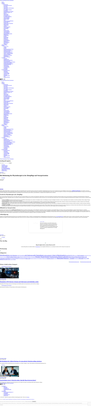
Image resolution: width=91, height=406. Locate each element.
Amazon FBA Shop (7, 77)
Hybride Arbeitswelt (7, 21)
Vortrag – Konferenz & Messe (8, 53)
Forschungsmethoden (14, 258)
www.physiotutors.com (59, 216)
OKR (4, 29)
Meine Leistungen (4, 44)
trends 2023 (11, 259)
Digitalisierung (6, 37)
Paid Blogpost (32, 399)
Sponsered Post (19, 399)
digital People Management (75, 257)
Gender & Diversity (7, 394)
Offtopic (85, 258)
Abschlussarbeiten (5, 255)
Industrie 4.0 (6, 38)
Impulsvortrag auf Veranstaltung (8, 49)
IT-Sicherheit (6, 10)
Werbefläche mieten (7, 75)
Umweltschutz (6, 72)
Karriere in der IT (6, 30)
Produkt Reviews (6, 59)
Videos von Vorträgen (7, 54)
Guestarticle (7, 399)
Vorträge (3, 45)
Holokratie (31, 258)
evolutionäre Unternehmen (5, 258)
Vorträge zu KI (6, 46)
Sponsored (1, 189)
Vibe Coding (6, 7)
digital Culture (10, 257)
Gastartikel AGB (6, 388)
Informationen (4, 391)
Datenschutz (5, 71)
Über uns (3, 2)
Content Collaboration (23, 399)
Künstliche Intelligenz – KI (8, 12)
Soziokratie (9, 259)
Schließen (1, 404)
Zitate (4, 76)
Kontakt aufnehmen (7, 70)
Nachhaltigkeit (76, 258)
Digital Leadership (6, 18)
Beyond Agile (68, 255)
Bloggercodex (6, 395)
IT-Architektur (40, 258)
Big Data (5, 36)
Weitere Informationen (28, 401)
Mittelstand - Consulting (69, 258)
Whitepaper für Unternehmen (8, 60)
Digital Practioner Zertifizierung (8, 20)
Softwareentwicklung (7, 51)
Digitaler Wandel (6, 19)
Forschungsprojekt (6, 42)
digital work (84, 257)
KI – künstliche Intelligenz (8, 9)
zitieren (28, 397)
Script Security (6, 14)
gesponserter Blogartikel (7, 64)
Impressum (5, 74)
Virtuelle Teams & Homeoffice (8, 23)
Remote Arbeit (6, 22)
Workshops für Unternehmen (8, 50)
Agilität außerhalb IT (48, 255)
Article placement (6, 66)
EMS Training (6, 43)
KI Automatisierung (7, 15)
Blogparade (75, 255)
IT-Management (6, 35)
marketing (55, 258)
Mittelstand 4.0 (6, 34)
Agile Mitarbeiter (13, 255)
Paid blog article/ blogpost (8, 62)
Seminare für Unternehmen (8, 55)
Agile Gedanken (6, 27)
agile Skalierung (29, 255)
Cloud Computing (6, 31)
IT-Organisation (6, 39)
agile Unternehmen (38, 255)
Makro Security (6, 24)
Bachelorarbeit (61, 255)
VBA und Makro (6, 32)
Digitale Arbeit (16, 257)
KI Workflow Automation (8, 16)
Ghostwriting (6, 68)
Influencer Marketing (7, 56)
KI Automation (6, 28)
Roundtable (5, 259)
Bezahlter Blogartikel (28, 399)
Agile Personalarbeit (20, 255)
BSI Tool (5, 13)
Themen (3, 3)
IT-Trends (3, 164)
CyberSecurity (86, 255)
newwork (81, 258)
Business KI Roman (7, 40)
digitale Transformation (51, 257)
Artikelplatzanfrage (11, 399)
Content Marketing (6, 67)
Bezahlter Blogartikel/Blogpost (8, 63)
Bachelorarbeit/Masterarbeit (8, 33)
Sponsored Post (6, 65)
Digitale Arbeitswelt (24, 256)
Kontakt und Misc (4, 69)
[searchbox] (4, 163)
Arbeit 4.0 (54, 255)
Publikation (2, 259)
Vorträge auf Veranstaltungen (8, 52)
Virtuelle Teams (6, 25)
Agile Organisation (6, 17)
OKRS (88, 258)
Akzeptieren (34, 401)
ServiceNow (6, 6)
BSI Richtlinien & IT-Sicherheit (8, 11)
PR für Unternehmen (7, 61)
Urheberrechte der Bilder (7, 389)
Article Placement (15, 399)
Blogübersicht (6, 4)
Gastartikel (3, 57)
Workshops (14, 259)
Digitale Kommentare (7, 26)
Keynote (5, 48)
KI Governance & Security (8, 5)
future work (27, 258)
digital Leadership (63, 257)
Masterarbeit (60, 258)
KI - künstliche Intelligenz (6, 168)
